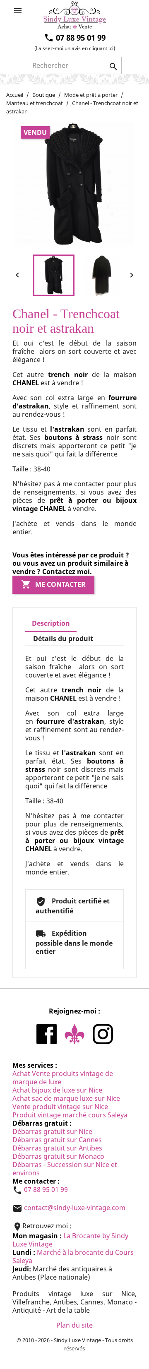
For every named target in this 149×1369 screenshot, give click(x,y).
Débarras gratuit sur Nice (52, 1131)
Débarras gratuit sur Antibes (57, 1148)
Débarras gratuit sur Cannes (57, 1139)
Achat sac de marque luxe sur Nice (66, 1098)
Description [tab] (51, 623)
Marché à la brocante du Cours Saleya (73, 1256)
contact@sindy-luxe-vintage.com (74, 1208)
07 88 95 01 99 (46, 1189)
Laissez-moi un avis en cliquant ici (74, 48)
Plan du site (74, 1325)
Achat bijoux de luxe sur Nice (57, 1090)
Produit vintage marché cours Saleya (69, 1114)
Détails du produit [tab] (63, 638)
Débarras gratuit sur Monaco (58, 1156)
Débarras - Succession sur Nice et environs (64, 1168)
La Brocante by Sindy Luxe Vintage (70, 1240)
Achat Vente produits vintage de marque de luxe (62, 1077)
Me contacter (53, 584)
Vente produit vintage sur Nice (60, 1106)
